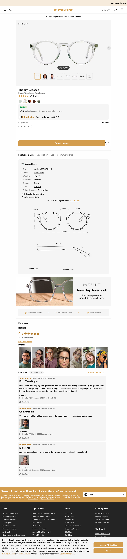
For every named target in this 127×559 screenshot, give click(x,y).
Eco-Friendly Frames (73, 526)
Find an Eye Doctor (39, 529)
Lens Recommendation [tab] (62, 154)
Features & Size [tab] (26, 154)
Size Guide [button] (74, 200)
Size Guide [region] (105, 122)
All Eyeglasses (7, 523)
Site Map (68, 532)
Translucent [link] (39, 172)
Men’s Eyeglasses (9, 516)
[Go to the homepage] (63, 10)
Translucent (29, 93)
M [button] (29, 126)
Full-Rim (37, 186)
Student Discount (102, 523)
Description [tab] (42, 154)
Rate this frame (25, 341)
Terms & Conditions (47, 499)
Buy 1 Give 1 (69, 523)
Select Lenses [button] (62, 143)
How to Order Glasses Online (43, 513)
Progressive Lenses (9, 529)
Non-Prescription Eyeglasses (13, 535)
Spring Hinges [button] (31, 164)
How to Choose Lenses (41, 516)
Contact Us (69, 519)
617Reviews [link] (35, 96)
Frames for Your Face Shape (43, 519)
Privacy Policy (33, 499)
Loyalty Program (101, 516)
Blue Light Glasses (9, 526)
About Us (68, 513)
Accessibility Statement (41, 532)
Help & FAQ (36, 526)
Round (21, 93)
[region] (89, 76)
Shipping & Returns (72, 529)
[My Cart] (122, 10)
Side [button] (36, 268)
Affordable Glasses (9, 519)
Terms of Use (24, 553)
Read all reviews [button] (96, 372)
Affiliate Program (102, 519)
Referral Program (102, 513)
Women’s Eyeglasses (10, 513)
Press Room (69, 516)
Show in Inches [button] (68, 269)
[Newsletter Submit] (123, 494)
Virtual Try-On (38, 535)
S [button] (21, 126)
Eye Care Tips (37, 523)
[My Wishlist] (115, 10)
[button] (109, 48)
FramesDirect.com (102, 534)
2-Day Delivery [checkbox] (29, 117)
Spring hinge (43, 190)
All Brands (6, 532)
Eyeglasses (40, 93)
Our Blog (68, 535)
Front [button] (31, 268)
